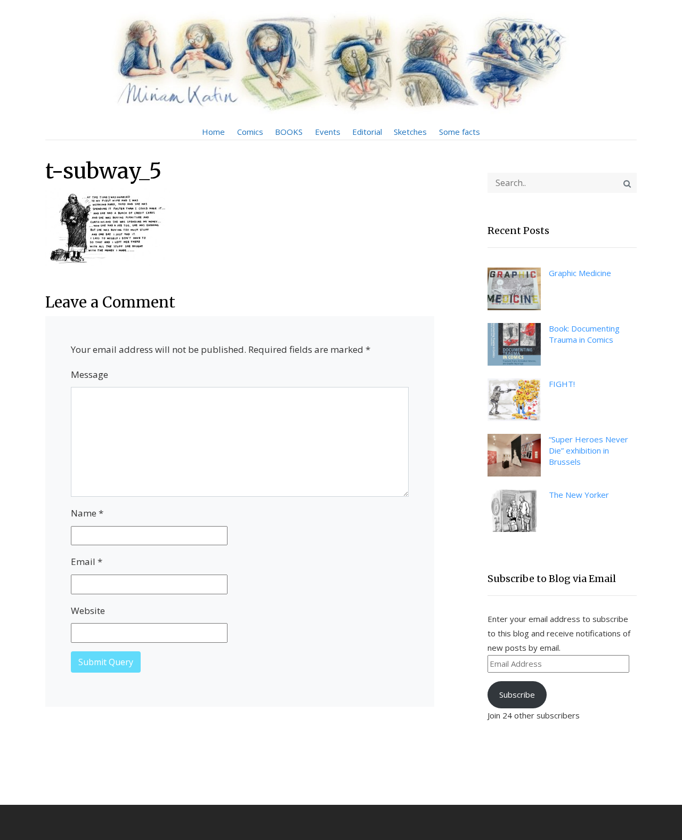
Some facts (459, 131)
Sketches (410, 131)
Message (89, 374)
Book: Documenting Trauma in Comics (584, 334)
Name (87, 513)
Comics (250, 131)
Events (327, 131)
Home (213, 131)
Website (88, 610)
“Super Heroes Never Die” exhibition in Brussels (588, 450)
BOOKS (289, 131)
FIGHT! (562, 383)
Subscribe (517, 694)
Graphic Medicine (580, 273)
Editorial (367, 131)
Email (86, 561)
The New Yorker (579, 494)
